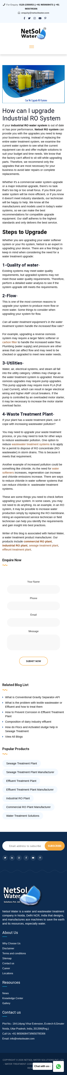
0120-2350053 (26, 4)
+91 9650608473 (44, 4)
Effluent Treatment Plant (21, 780)
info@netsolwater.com (22, 1038)
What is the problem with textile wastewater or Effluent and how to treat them (33, 704)
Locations (7, 973)
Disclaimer (8, 948)
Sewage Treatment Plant (21, 763)
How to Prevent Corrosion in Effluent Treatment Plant (34, 714)
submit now (33, 661)
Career (6, 968)
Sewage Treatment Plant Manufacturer (30, 772)
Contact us (8, 963)
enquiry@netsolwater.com (35, 13)
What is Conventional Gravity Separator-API (32, 697)
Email (33, 614)
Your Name (33, 581)
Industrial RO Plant (18, 798)
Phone (33, 598)
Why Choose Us (11, 943)
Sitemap (7, 958)
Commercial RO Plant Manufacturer (28, 807)
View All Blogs (14, 736)
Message (34, 631)
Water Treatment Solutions (22, 815)
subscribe (55, 846)
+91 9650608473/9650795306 (28, 1033)
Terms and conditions (14, 953)
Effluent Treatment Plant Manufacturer (30, 789)
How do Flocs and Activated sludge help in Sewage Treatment (31, 729)
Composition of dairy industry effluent (28, 721)
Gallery (6, 1003)
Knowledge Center (12, 998)
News (5, 993)
